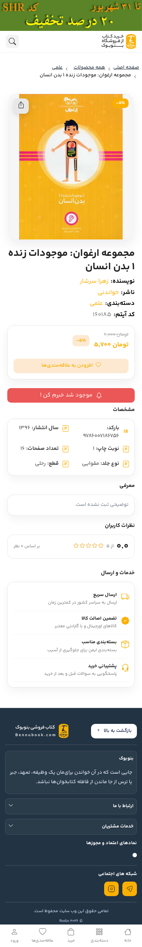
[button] (71, 366)
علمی (96, 303)
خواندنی (108, 292)
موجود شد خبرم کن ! (66, 395)
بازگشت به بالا (118, 730)
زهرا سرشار (94, 281)
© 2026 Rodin (71, 921)
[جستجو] (12, 41)
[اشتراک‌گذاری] (21, 106)
